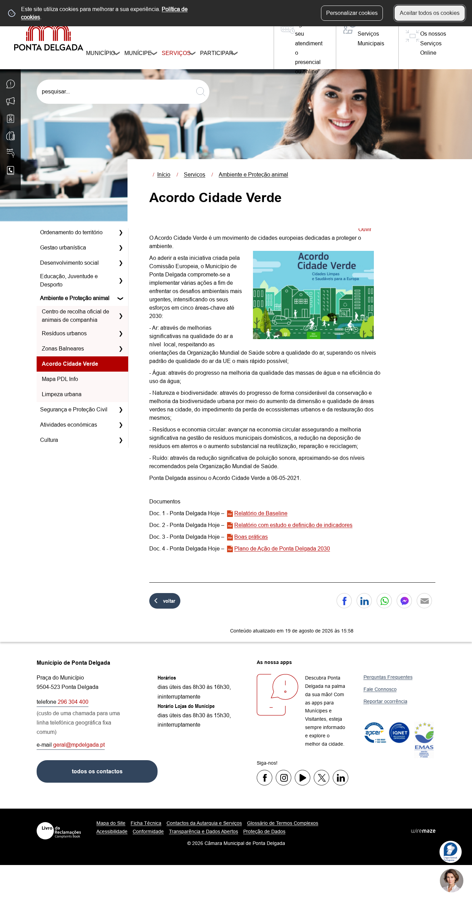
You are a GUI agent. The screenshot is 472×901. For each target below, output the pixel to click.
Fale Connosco (380, 689)
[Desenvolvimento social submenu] (120, 263)
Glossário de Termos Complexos (282, 823)
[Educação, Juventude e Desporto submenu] (120, 281)
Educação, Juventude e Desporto (69, 280)
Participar (213, 53)
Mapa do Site (110, 823)
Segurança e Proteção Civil (73, 409)
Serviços (173, 53)
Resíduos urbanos (64, 333)
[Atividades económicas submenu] (120, 425)
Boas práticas (251, 537)
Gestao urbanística (63, 248)
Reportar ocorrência (385, 701)
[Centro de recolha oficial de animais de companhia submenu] (120, 316)
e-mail (71, 745)
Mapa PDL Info (60, 379)
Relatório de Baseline (260, 513)
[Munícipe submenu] (154, 54)
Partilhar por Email (424, 600)
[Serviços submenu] (192, 54)
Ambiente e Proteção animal (75, 298)
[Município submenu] (116, 54)
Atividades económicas (68, 425)
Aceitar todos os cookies (430, 13)
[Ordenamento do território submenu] (120, 232)
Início (163, 175)
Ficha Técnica (146, 823)
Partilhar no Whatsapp (384, 600)
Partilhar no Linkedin (364, 600)
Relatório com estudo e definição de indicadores (293, 525)
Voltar (169, 601)
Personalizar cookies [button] (352, 13)
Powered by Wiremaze (423, 831)
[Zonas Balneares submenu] (120, 348)
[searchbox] (123, 92)
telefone (62, 702)
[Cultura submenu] (120, 440)
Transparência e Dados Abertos (203, 831)
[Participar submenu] (234, 54)
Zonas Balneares (63, 349)
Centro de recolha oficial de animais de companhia (75, 316)
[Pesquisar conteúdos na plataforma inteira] (200, 91)
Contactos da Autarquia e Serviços (204, 823)
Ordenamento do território (71, 232)
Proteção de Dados (264, 831)
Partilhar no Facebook (344, 600)
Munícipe (135, 53)
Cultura (49, 440)
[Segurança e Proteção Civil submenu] (120, 409)
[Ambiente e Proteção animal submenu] (120, 298)
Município (97, 53)
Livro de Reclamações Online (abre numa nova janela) (59, 830)
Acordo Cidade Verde (70, 364)
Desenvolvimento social (69, 263)
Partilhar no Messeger (404, 600)
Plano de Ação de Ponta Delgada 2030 (282, 549)
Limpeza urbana (62, 394)
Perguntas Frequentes (388, 677)
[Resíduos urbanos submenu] (120, 333)
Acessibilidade (112, 831)
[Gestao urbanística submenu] (120, 247)
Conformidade (148, 831)
